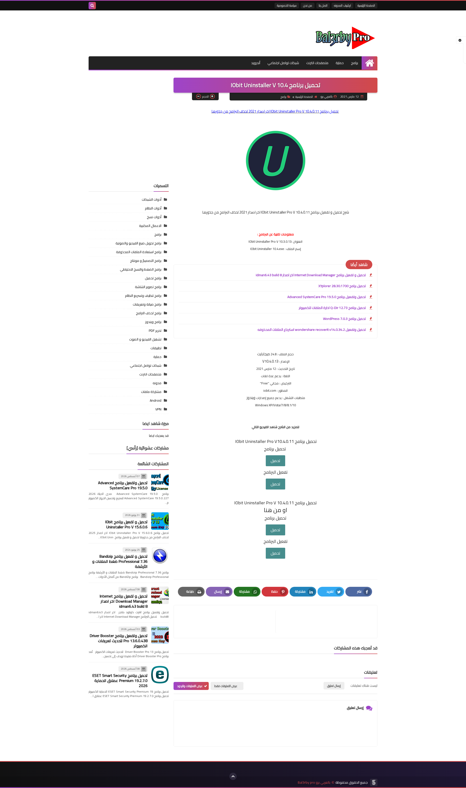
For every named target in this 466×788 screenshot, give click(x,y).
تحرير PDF (155, 330)
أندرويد (255, 63)
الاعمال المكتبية (150, 226)
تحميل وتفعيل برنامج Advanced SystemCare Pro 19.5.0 (326, 297)
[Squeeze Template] (373, 782)
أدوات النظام (153, 208)
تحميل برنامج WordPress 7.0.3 (344, 318)
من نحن (307, 5)
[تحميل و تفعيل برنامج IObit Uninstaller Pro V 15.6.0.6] (160, 521)
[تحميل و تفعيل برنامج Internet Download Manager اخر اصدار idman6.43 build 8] (160, 595)
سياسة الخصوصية (287, 5)
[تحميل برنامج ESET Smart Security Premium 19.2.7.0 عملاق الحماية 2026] (160, 674)
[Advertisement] (129, 145)
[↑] (233, 776)
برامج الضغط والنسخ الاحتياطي (140, 269)
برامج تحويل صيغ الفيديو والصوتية (138, 243)
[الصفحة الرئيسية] (369, 63)
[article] (227, 621)
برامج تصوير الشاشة (148, 287)
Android (155, 400)
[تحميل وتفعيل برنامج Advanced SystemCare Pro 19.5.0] (160, 482)
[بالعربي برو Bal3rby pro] (342, 33)
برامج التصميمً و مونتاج (145, 260)
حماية (340, 63)
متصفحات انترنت (317, 63)
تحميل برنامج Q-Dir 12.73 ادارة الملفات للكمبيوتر (332, 308)
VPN (158, 409)
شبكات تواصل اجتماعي (283, 63)
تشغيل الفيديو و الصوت (145, 339)
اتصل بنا (323, 5)
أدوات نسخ (154, 217)
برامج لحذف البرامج (148, 313)
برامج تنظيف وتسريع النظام (143, 295)
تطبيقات (155, 348)
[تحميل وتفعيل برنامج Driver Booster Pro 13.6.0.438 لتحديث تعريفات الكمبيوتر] (160, 635)
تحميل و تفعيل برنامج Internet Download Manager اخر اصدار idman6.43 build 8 (311, 275)
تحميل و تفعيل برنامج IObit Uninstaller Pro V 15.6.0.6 (126, 524)
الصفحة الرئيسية (366, 5)
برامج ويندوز (153, 322)
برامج (354, 63)
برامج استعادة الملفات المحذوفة (138, 252)
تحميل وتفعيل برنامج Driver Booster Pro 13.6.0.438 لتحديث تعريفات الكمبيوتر (119, 640)
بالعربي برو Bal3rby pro (314, 782)
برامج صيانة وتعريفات (147, 304)
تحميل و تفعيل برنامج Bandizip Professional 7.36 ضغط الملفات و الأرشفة (120, 561)
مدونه (157, 383)
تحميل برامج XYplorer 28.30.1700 (342, 286)
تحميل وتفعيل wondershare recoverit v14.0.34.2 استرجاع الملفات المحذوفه (312, 329)
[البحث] (92, 5)
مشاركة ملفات (151, 392)
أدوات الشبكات (151, 199)
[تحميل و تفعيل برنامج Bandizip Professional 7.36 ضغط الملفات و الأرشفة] (160, 555)
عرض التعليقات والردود (190, 686)
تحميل (275, 460)
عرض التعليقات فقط (225, 686)
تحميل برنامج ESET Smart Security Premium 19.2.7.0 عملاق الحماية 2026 (120, 680)
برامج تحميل (153, 278)
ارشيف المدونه (342, 5)
